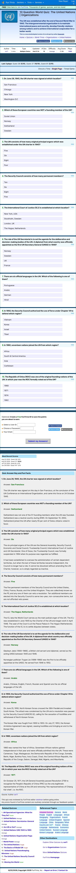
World (64, 812)
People (42, 815)
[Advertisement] (38, 57)
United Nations (10, 818)
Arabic (7, 290)
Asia (6, 361)
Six (5, 155)
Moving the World (11, 862)
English (49, 815)
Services (38, 2)
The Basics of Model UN (13, 848)
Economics (64, 827)
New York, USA (10, 214)
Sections (20, 2)
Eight (6, 160)
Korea (6, 324)
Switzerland (9, 126)
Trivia (29, 2)
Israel (6, 329)
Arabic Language (61, 832)
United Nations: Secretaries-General (19, 821)
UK (5, 261)
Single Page (57, 69)
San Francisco (10, 85)
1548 (70, 51)
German (7, 295)
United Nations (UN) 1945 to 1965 (17, 830)
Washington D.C (11, 99)
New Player (63, 1)
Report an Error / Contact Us (56, 870)
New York (8, 94)
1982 (6, 400)
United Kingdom (55, 820)
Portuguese (9, 285)
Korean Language (46, 832)
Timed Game (69, 69)
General (58, 812)
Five (6, 151)
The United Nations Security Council (19, 856)
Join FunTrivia (22, 7)
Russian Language (60, 830)
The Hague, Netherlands (15, 228)
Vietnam (7, 320)
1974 (6, 395)
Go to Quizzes (54, 847)
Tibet (6, 334)
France (7, 265)
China (51, 822)
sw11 (6, 51)
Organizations (55, 817)
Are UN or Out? (10, 827)
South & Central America (15, 356)
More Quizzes (55, 852)
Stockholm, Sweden (12, 219)
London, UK (9, 223)
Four (6, 165)
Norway (7, 121)
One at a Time (44, 69)
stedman (39, 800)
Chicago (7, 89)
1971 (6, 390)
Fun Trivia (10, 2)
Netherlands (54, 827)
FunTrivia (51, 857)
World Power (8, 842)
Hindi (6, 300)
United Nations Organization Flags (18, 836)
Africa (6, 351)
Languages (58, 815)
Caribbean (8, 366)
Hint (72, 78)
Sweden (7, 131)
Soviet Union (9, 116)
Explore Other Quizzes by (55, 842)
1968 (6, 386)
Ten (5, 182)
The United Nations (12, 845)
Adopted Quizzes (46, 812)
